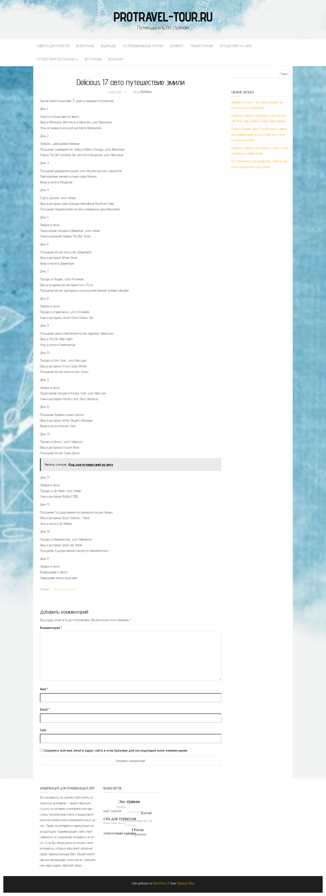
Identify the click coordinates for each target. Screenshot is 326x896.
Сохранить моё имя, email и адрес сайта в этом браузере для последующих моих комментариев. (116, 750)
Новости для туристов (53, 46)
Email (45, 709)
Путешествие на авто (235, 46)
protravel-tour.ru (163, 17)
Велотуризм (85, 46)
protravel (146, 92)
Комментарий (51, 628)
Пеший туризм (201, 46)
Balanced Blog (185, 883)
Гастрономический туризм (142, 46)
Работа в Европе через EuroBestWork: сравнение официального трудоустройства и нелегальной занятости (259, 134)
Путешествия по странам (56, 59)
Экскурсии (115, 59)
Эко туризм (92, 59)
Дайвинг (177, 46)
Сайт (43, 730)
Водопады (108, 46)
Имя (44, 689)
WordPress (160, 883)
